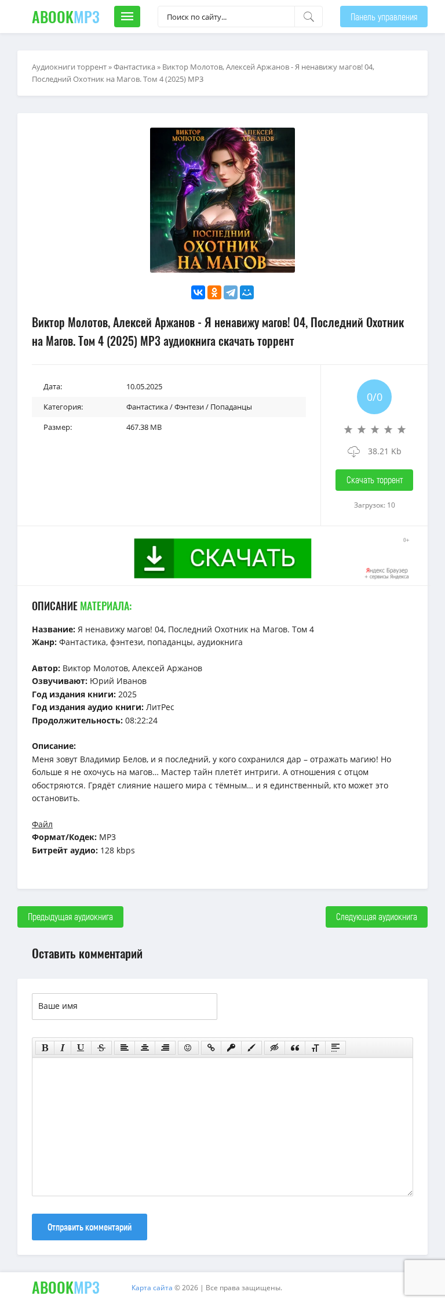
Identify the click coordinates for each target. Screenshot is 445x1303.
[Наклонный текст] (62, 1048)
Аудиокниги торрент (69, 66)
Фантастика (134, 66)
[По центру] (144, 1048)
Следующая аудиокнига (376, 916)
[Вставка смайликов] (188, 1048)
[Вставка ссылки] (211, 1048)
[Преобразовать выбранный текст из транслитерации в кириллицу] (315, 1048)
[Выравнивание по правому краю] (165, 1048)
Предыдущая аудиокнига (70, 916)
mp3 (66, 16)
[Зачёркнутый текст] (101, 1048)
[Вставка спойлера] (335, 1048)
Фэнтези (189, 406)
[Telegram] (231, 292)
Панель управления (384, 16)
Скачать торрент (374, 479)
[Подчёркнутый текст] (81, 1048)
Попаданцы (231, 406)
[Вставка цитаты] (294, 1048)
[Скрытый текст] (274, 1048)
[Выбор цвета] (251, 1048)
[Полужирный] (44, 1048)
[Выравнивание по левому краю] (124, 1048)
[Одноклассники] (214, 292)
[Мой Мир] (247, 292)
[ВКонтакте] (198, 292)
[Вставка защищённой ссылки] (231, 1048)
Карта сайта (152, 1288)
